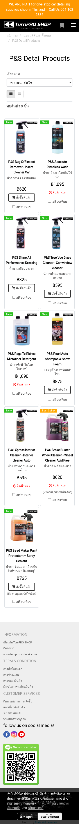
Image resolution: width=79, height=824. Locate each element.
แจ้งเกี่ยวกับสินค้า (14, 707)
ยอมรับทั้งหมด (50, 816)
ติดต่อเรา (8, 648)
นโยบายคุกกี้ (35, 808)
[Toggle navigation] (73, 25)
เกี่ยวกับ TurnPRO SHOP (17, 642)
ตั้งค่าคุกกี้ (26, 816)
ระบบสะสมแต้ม (12, 713)
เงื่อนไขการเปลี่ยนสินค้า (18, 686)
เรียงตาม (15, 74)
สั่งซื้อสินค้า (23, 197)
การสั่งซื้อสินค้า (12, 669)
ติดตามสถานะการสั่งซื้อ (17, 701)
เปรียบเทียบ (23, 207)
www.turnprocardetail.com (20, 654)
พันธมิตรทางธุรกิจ (14, 719)
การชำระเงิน (11, 675)
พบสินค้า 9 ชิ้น (18, 106)
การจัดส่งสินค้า (12, 681)
